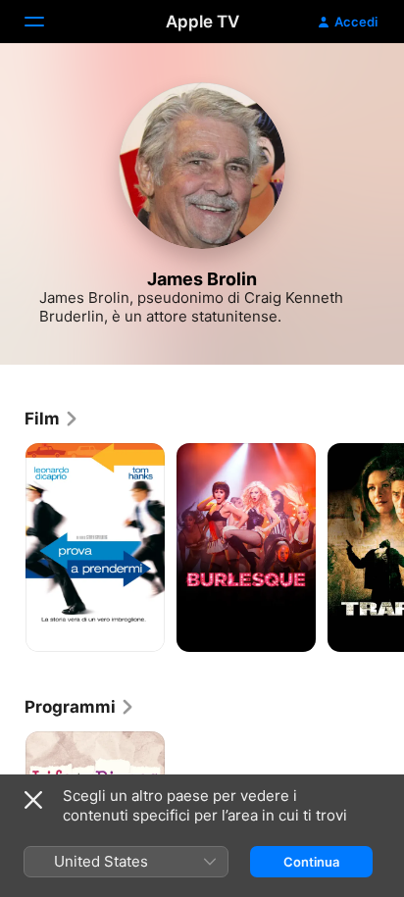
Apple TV (202, 21)
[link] (52, 418)
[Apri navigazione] (46, 21)
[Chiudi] (33, 800)
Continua (311, 862)
